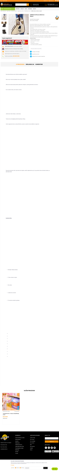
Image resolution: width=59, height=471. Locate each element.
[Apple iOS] (55, 451)
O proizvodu (20, 64)
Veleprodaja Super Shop (19, 446)
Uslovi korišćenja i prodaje (19, 437)
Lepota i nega (32, 437)
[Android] (48, 451)
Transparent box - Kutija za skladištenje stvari (11, 414)
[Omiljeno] (55, 0)
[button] (22, 4)
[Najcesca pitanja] (31, 5)
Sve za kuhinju (32, 441)
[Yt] (55, 448)
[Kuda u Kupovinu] (6, 4)
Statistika (17, 467)
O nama (16, 453)
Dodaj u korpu (11, 422)
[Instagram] (49, 448)
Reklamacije (17, 442)
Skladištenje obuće (34, 19)
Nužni (13, 467)
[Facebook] (46, 448)
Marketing (17, 449)
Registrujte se (51, 0)
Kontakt (16, 451)
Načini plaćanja (18, 439)
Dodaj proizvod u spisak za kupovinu (38, 56)
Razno (31, 449)
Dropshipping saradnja (19, 448)
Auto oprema (32, 446)
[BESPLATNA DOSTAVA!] (46, 5)
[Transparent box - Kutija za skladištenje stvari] (11, 401)
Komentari (39, 64)
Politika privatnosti (18, 444)
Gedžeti (31, 448)
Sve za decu (32, 439)
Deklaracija (30, 64)
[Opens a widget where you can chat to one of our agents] (55, 469)
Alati (31, 444)
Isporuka (16, 441)
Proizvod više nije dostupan (36, 48)
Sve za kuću (32, 442)
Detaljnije (12, 465)
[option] (4, 17)
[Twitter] (52, 448)
